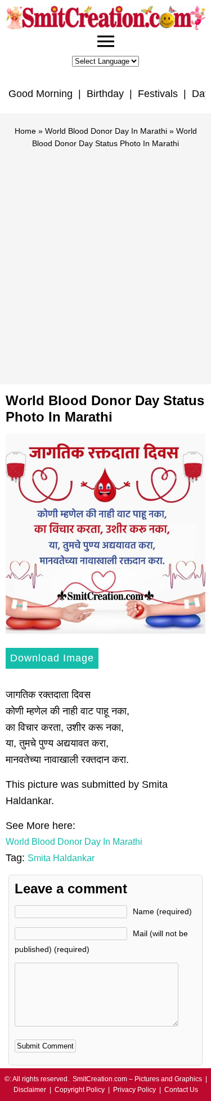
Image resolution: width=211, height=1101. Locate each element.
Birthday (105, 93)
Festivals (158, 93)
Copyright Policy (80, 1090)
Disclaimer (30, 1090)
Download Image (52, 658)
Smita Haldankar (61, 858)
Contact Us (181, 1090)
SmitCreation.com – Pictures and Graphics (137, 1079)
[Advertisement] (105, 261)
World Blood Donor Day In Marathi (106, 130)
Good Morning (40, 93)
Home (25, 130)
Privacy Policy (134, 1090)
